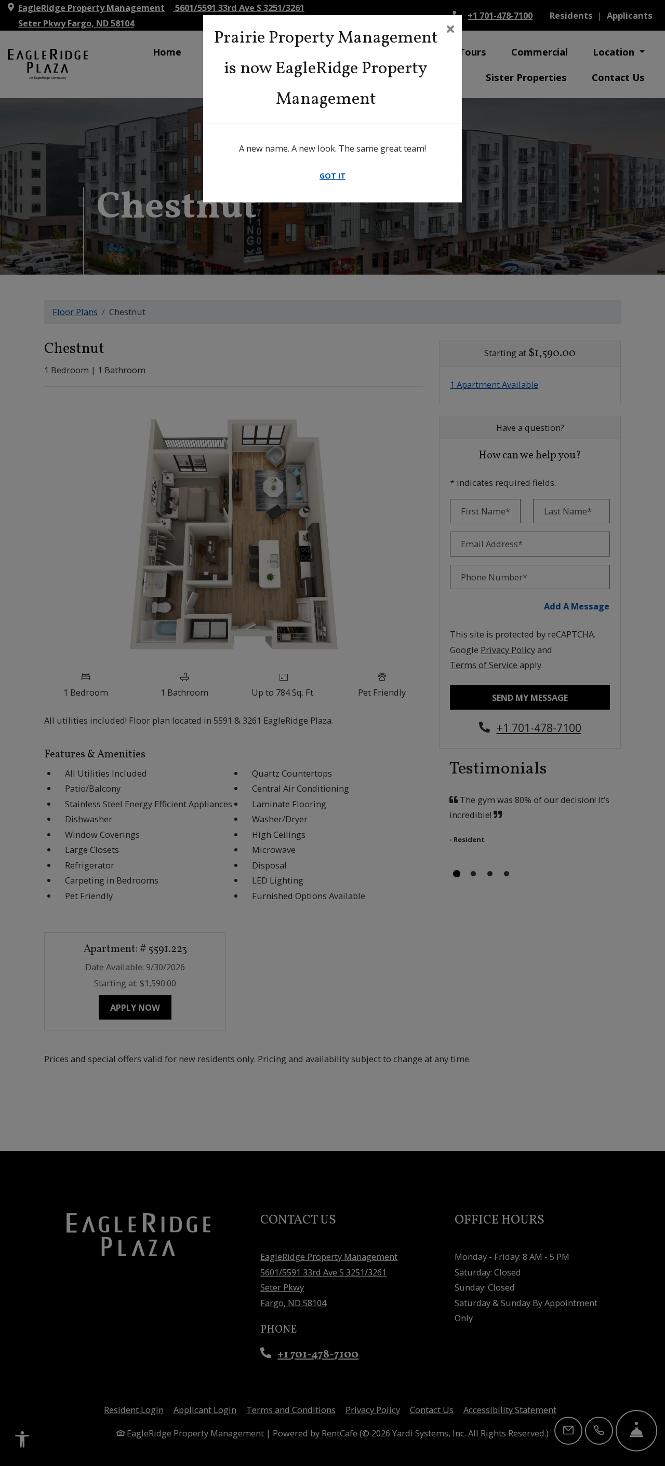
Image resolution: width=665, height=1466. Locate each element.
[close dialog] (450, 30)
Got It (332, 176)
